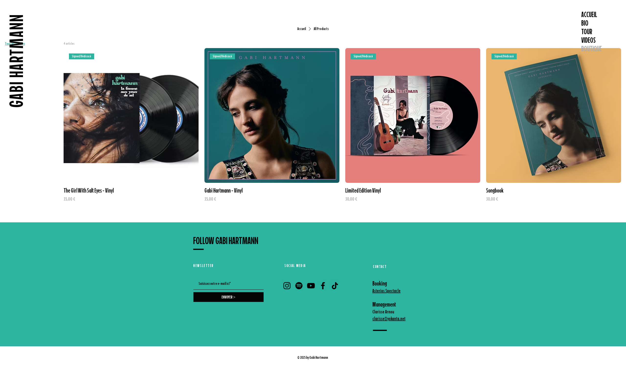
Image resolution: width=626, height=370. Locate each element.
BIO (584, 23)
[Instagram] (287, 285)
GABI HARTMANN (16, 60)
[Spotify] (299, 285)
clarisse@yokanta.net (388, 318)
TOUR (586, 31)
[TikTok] (335, 285)
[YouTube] (311, 285)
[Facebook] (323, 285)
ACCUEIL (589, 14)
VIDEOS (588, 40)
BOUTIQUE (591, 48)
